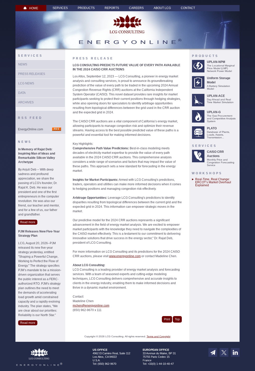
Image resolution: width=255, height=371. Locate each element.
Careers (136, 8)
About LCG (162, 8)
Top (177, 319)
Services (60, 8)
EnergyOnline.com (30, 129)
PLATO (212, 128)
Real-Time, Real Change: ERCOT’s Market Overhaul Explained (213, 182)
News (22, 64)
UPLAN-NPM (216, 62)
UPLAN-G (214, 112)
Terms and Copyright (158, 336)
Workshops (207, 173)
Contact (188, 8)
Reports (112, 8)
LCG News (26, 83)
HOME (33, 8)
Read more (27, 222)
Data (22, 93)
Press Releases (31, 74)
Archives (26, 102)
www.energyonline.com (125, 256)
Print (167, 319)
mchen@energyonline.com (91, 305)
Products (86, 8)
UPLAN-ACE (216, 96)
